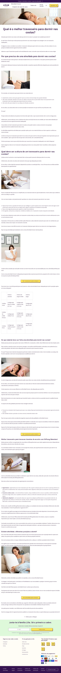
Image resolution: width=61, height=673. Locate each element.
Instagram (5, 641)
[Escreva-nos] (53, 644)
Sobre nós (24, 641)
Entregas (24, 650)
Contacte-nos (25, 654)
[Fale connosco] (43, 649)
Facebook (5, 643)
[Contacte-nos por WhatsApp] (43, 644)
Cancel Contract (43, 669)
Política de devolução (35, 669)
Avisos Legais (13, 669)
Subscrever (42, 629)
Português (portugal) (52, 669)
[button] (53, 5)
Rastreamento (25, 652)
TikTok (4, 646)
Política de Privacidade (37, 632)
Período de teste (25, 643)
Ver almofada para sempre (30, 597)
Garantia (24, 648)
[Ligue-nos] (48, 644)
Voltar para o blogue (31, 616)
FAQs (23, 646)
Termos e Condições (19, 669)
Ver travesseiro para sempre (30, 281)
